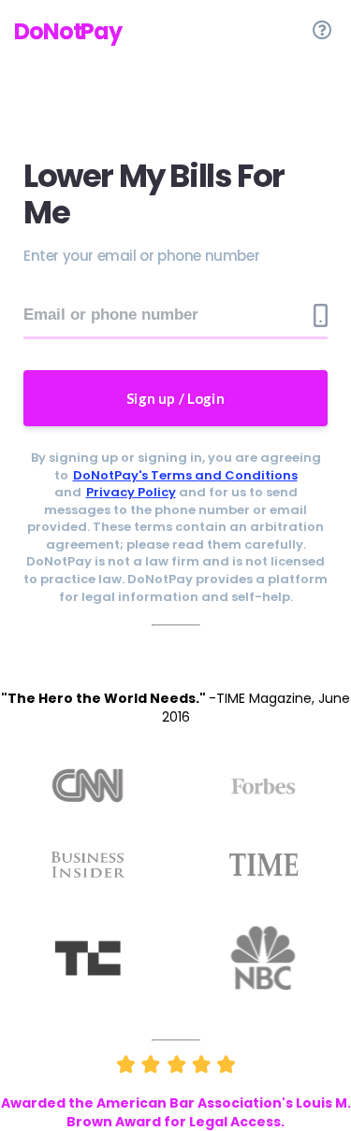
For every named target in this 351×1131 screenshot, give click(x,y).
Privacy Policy (131, 492)
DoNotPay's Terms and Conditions (185, 475)
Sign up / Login (175, 398)
